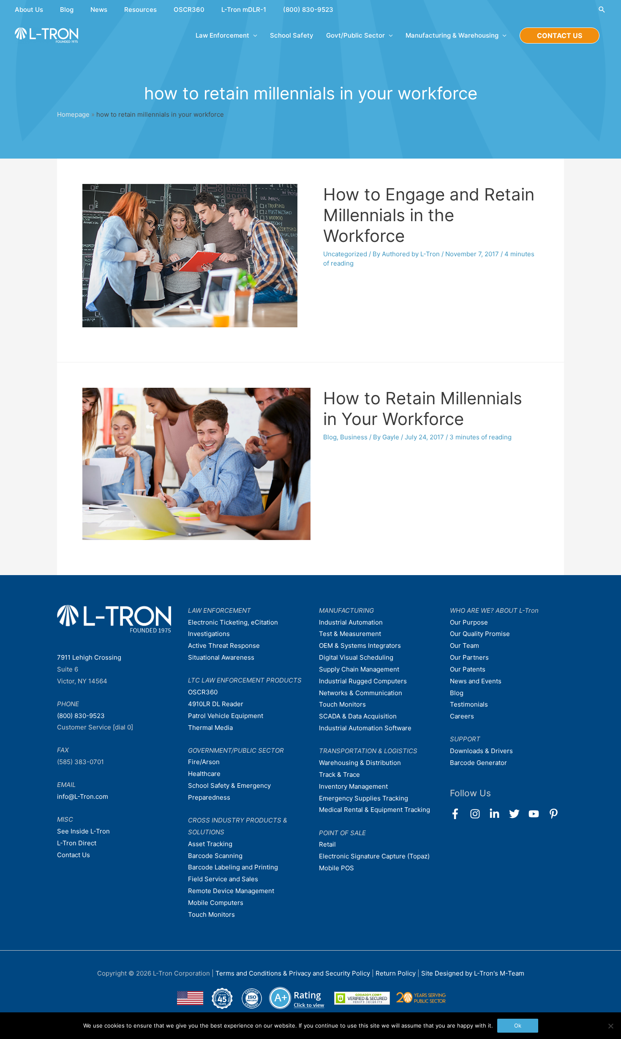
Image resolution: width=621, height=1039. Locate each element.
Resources (140, 9)
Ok (517, 1025)
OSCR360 (189, 9)
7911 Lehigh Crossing (89, 657)
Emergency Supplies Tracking (363, 798)
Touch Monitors (211, 914)
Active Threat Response (224, 645)
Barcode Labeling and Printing (233, 867)
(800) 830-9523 (308, 9)
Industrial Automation (351, 622)
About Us (29, 9)
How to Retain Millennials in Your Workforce (422, 408)
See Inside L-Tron (83, 831)
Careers (462, 716)
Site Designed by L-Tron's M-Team (472, 973)
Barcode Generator (478, 763)
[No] (610, 1026)
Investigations (209, 634)
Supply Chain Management (359, 669)
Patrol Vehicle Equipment (225, 716)
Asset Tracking (210, 844)
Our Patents (467, 669)
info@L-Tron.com (82, 796)
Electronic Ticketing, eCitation (233, 622)
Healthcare (204, 774)
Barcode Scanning (215, 856)
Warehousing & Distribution (360, 763)
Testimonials (469, 704)
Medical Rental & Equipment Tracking (374, 810)
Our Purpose (469, 622)
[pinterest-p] (555, 814)
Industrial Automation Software (365, 728)
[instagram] (479, 814)
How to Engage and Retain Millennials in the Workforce (428, 215)
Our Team (464, 645)
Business (354, 437)
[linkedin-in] (498, 814)
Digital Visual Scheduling (356, 657)
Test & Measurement (350, 634)
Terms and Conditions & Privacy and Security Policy (292, 973)
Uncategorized (345, 254)
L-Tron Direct (76, 843)
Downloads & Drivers (481, 751)
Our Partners (469, 657)
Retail (327, 844)
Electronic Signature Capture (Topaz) (374, 856)
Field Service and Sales (223, 879)
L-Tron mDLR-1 (243, 9)
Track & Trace (339, 774)
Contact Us (73, 855)
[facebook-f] (459, 814)
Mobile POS (336, 868)
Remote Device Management (231, 891)
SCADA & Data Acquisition (358, 716)
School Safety (291, 35)
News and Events (475, 681)
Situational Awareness (221, 657)
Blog (67, 9)
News (98, 9)
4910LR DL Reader (215, 704)
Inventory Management (353, 786)
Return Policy (396, 973)
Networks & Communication (360, 693)
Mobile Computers (215, 903)
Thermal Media (210, 728)
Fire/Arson (204, 762)
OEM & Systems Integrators (360, 645)
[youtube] (537, 814)
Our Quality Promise (480, 634)
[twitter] (518, 814)
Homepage (73, 114)
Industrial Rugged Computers (363, 681)
